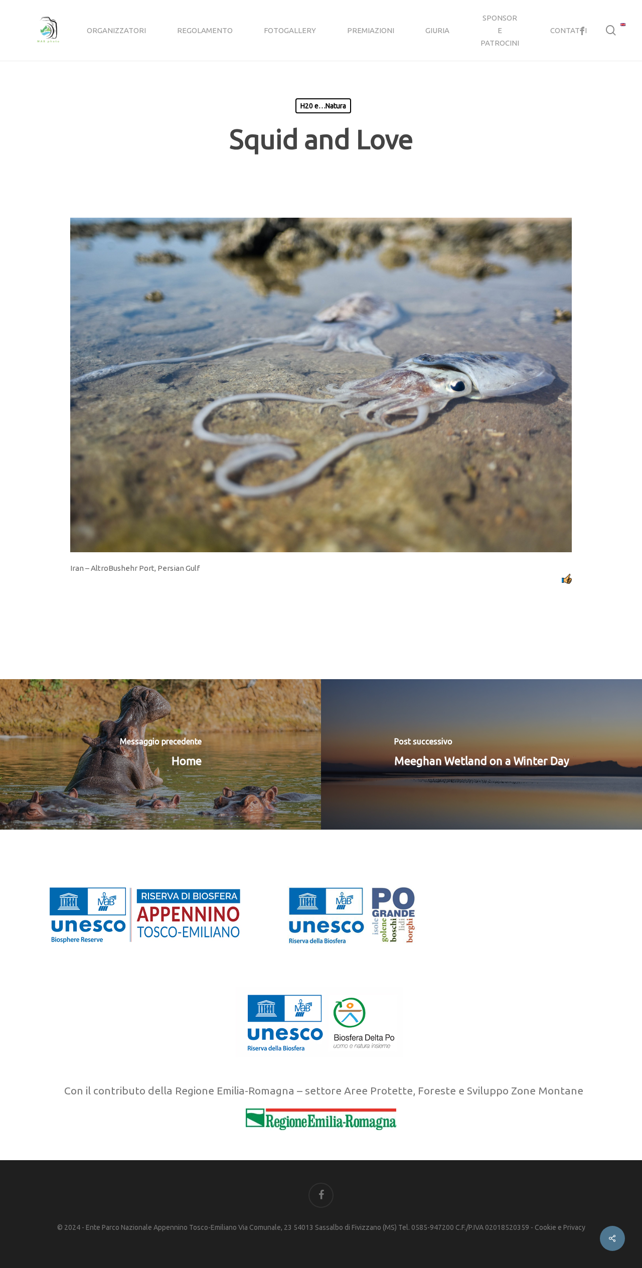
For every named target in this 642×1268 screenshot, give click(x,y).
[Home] (160, 754)
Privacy (574, 1227)
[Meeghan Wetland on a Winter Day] (481, 754)
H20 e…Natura (323, 106)
